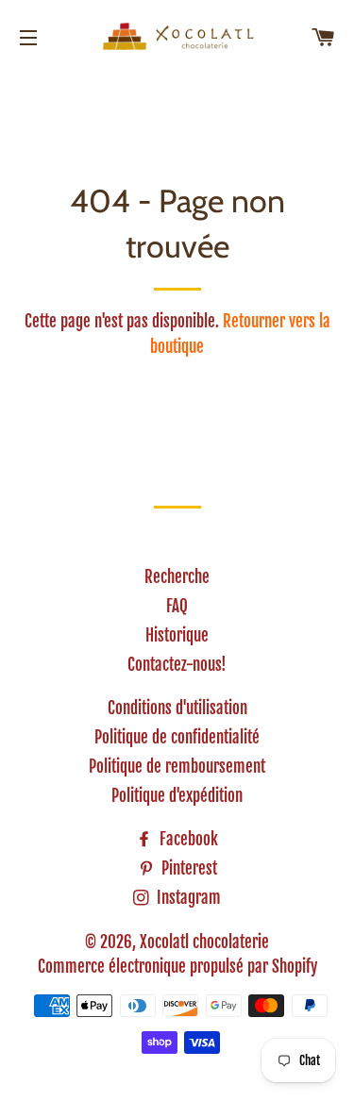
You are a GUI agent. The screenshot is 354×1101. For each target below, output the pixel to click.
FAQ (177, 606)
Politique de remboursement (177, 766)
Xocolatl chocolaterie (204, 942)
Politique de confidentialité (177, 737)
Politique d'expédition (177, 796)
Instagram (187, 898)
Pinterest (187, 868)
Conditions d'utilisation (177, 708)
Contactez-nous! (177, 665)
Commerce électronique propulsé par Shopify (177, 966)
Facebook (187, 839)
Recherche (177, 577)
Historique (177, 635)
